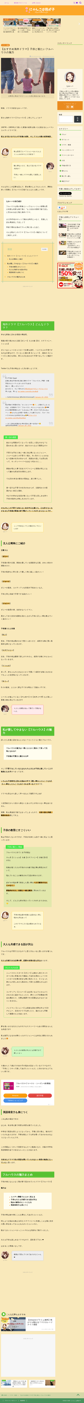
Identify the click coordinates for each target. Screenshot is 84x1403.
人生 (63, 160)
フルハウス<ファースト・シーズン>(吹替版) (33, 1083)
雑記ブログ (65, 181)
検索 (60, 114)
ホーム (7, 3)
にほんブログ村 (62, 211)
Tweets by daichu (65, 196)
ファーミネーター (68, 155)
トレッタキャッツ (68, 150)
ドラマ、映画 (5, 45)
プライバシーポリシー (11, 1400)
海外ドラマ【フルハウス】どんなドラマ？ (22, 256)
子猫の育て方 (66, 165)
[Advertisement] (27, 302)
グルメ (64, 134)
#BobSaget (29, 389)
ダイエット (65, 139)
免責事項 (22, 1400)
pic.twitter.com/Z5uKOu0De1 (15, 418)
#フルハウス (43, 389)
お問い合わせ (36, 3)
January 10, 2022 (41, 397)
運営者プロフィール (20, 3)
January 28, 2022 (24, 425)
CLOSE (44, 249)
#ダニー (36, 389)
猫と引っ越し (66, 176)
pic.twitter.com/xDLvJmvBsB (28, 391)
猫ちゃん (65, 171)
